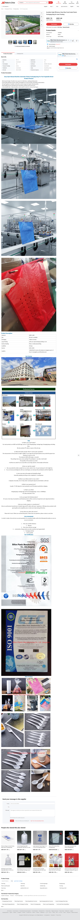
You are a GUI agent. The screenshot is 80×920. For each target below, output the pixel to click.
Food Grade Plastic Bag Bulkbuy (63, 904)
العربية (47, 912)
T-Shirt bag (23, 883)
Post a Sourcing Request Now (37, 820)
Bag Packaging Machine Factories (46, 901)
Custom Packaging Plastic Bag (61, 901)
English (11, 912)
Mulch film (23, 885)
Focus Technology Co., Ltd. (31, 915)
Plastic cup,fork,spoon (5, 885)
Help (57, 6)
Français (23, 912)
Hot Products (9, 910)
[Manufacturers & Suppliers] (8, 2)
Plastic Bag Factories (19, 901)
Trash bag (3, 883)
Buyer (51, 6)
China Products (15, 910)
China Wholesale (35, 910)
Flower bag (3, 888)
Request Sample (66, 27)
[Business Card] (77, 59)
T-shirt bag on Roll (62, 888)
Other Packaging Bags (24, 8)
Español (14, 912)
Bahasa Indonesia (75, 912)
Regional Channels (55, 910)
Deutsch (37, 912)
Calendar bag (42, 885)
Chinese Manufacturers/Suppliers (25, 910)
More (2, 906)
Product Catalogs (18, 881)
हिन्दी (57, 912)
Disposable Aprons (43, 888)
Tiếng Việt (68, 912)
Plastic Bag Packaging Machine (8, 904)
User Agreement (47, 915)
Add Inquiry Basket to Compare (23, 46)
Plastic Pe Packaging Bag (35, 904)
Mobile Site (67, 910)
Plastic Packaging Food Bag (22, 904)
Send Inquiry (54, 24)
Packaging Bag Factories (7, 901)
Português (19, 912)
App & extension (64, 6)
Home (2, 8)
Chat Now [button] (72, 24)
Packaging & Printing (8, 8)
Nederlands (42, 912)
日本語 (54, 912)
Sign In (48, 47)
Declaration (53, 915)
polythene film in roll (24, 888)
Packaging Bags (16, 8)
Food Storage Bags (43, 883)
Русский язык (28, 912)
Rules (78, 6)
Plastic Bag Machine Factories (31, 901)
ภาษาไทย (60, 912)
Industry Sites (48, 910)
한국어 (50, 912)
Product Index (61, 910)
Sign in (77, 3)
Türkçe (64, 912)
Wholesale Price (41, 910)
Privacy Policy (58, 915)
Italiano (33, 912)
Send (12, 820)
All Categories (5, 6)
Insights (71, 910)
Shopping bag (62, 883)
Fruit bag (61, 885)
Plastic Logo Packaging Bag (48, 904)
